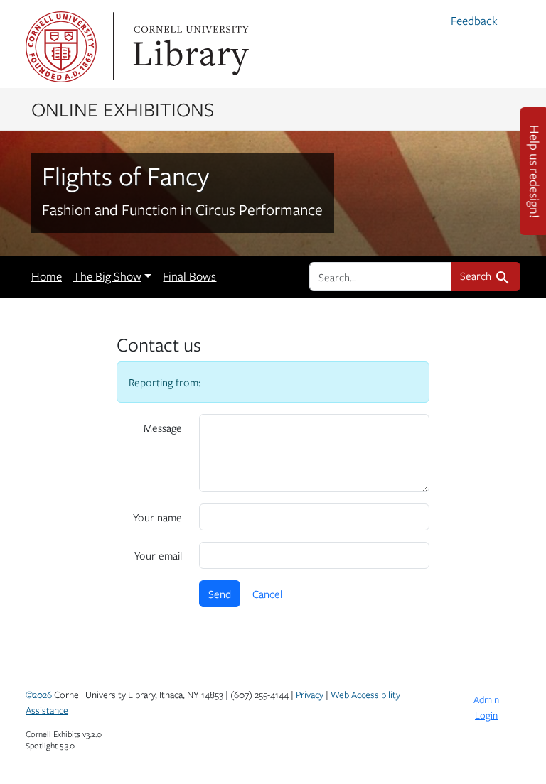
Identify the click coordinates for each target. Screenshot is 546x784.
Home (46, 276)
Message (163, 427)
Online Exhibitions (122, 108)
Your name (157, 517)
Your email (158, 555)
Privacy (309, 694)
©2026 (39, 694)
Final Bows (189, 276)
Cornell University (61, 46)
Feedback (474, 20)
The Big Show (107, 276)
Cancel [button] (267, 594)
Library (189, 46)
